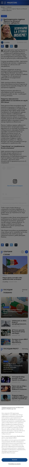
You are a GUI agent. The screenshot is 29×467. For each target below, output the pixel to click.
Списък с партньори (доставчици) (11, 454)
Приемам (14, 459)
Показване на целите (14, 463)
